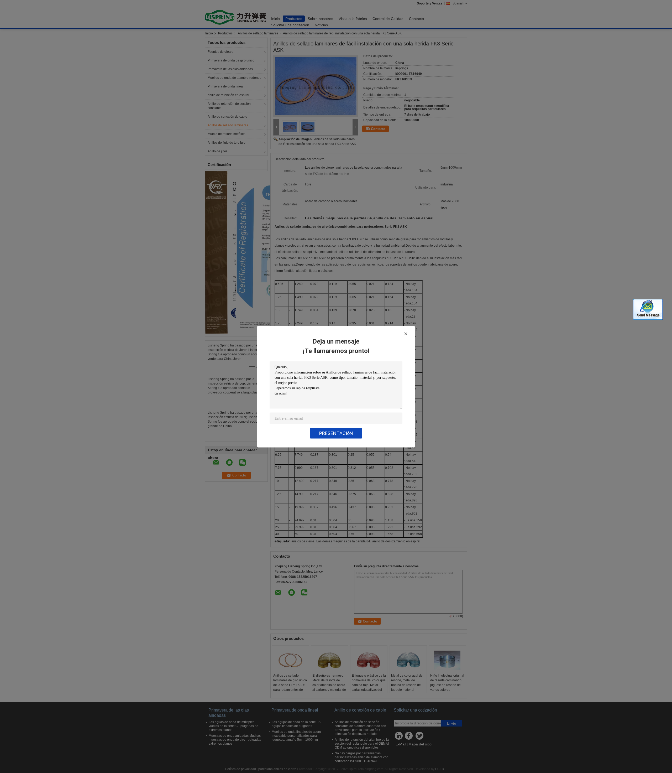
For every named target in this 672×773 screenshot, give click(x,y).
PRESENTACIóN (336, 433)
